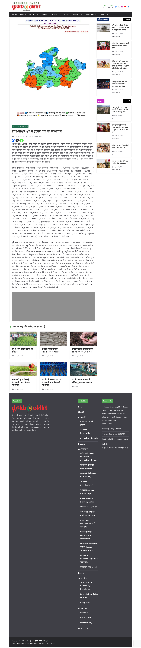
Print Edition (86, 617)
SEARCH (23, 14)
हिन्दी (111, 5)
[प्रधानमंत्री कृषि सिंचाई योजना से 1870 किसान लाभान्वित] (23, 363)
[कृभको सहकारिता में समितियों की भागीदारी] (53, 333)
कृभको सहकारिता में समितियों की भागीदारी (50, 350)
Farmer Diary (86, 622)
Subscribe (76, 14)
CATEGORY (55, 14)
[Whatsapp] (22, 140)
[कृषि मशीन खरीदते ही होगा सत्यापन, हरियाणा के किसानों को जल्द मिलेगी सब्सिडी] (103, 31)
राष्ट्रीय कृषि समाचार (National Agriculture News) (88, 457)
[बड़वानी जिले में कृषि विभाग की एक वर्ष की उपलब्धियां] (83, 333)
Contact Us (103, 14)
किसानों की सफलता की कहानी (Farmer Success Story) (88, 547)
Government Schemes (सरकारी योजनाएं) (87, 524)
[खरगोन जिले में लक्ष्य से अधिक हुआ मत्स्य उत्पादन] (83, 363)
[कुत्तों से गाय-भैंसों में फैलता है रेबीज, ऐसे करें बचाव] (103, 166)
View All (127, 19)
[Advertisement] (53, 306)
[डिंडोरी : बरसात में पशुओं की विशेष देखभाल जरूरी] (103, 150)
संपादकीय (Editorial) (88, 567)
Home (14, 14)
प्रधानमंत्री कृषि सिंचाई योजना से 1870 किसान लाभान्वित (21, 382)
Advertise (90, 14)
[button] (37, 14)
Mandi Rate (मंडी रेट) (89, 506)
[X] (18, 140)
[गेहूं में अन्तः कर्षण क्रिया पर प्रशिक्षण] (23, 333)
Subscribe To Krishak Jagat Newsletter (86, 586)
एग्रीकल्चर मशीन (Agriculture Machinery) (86, 535)
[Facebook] (13, 140)
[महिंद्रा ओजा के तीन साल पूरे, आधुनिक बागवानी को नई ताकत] (103, 49)
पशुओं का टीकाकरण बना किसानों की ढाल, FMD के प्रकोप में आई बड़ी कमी (120, 109)
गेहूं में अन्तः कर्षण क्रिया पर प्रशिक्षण (22, 350)
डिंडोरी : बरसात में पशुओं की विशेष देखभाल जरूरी (120, 146)
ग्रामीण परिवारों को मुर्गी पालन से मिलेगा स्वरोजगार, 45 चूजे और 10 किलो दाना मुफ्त (120, 128)
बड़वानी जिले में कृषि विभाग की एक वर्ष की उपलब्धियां (83, 350)
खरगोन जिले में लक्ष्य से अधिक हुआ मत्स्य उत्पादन (82, 381)
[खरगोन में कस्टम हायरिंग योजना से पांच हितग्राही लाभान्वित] (53, 363)
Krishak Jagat (38, 136)
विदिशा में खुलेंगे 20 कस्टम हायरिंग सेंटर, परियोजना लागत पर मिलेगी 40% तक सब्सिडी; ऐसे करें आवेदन (120, 65)
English (106, 5)
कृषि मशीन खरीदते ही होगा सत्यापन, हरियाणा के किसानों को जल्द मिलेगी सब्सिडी (121, 27)
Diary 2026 (85, 602)
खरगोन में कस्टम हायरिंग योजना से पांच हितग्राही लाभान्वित (52, 382)
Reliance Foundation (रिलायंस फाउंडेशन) (89, 559)
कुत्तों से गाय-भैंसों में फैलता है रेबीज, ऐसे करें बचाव (120, 162)
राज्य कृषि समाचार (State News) (20, 126)
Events (66, 14)
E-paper (45, 14)
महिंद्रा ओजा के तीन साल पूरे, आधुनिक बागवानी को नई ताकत (121, 45)
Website (84, 612)
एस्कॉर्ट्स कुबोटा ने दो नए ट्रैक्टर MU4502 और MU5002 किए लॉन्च (119, 84)
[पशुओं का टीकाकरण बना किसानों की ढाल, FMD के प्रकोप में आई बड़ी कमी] (103, 113)
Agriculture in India (89, 438)
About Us (32, 14)
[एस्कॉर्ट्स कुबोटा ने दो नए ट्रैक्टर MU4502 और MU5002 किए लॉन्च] (103, 87)
